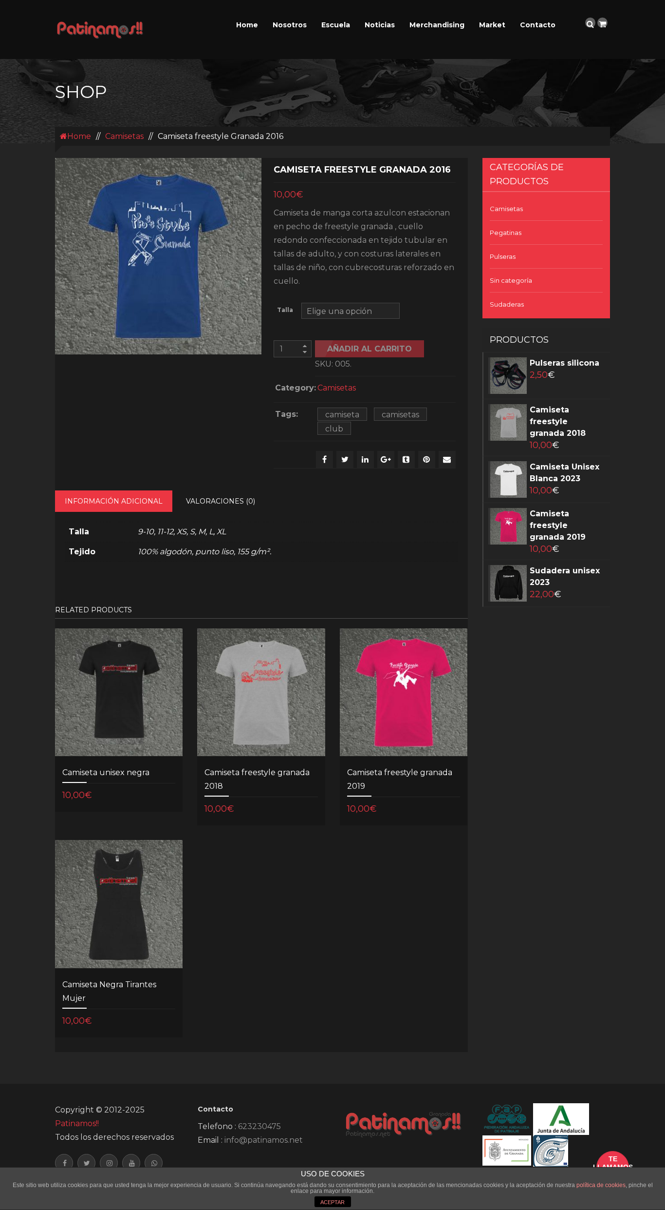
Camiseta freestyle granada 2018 (558, 421)
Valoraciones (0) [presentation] (220, 501)
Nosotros (290, 24)
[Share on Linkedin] (365, 459)
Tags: (286, 414)
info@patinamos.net (263, 1140)
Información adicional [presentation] (114, 501)
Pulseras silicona (564, 363)
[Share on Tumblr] (406, 459)
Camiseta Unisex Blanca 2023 (564, 472)
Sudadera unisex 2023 (565, 576)
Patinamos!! (77, 1123)
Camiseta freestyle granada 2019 (558, 525)
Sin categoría (511, 280)
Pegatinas (505, 232)
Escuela (335, 24)
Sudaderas (507, 304)
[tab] (113, 501)
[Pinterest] (426, 459)
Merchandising (436, 24)
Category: (294, 387)
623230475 (259, 1126)
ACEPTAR (332, 1202)
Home (247, 24)
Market (492, 24)
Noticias (380, 24)
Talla (285, 310)
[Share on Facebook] (324, 459)
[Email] (447, 459)
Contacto (537, 24)
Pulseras (503, 256)
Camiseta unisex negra (105, 772)
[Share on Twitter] (344, 459)
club (334, 428)
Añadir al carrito (369, 348)
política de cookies (601, 1185)
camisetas (400, 414)
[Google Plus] (385, 459)
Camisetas (124, 136)
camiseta (342, 414)
